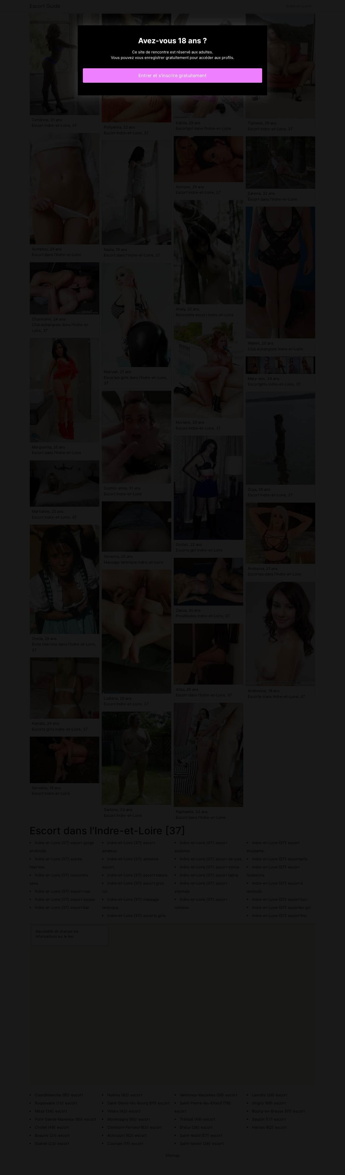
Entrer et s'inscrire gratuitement (172, 75)
